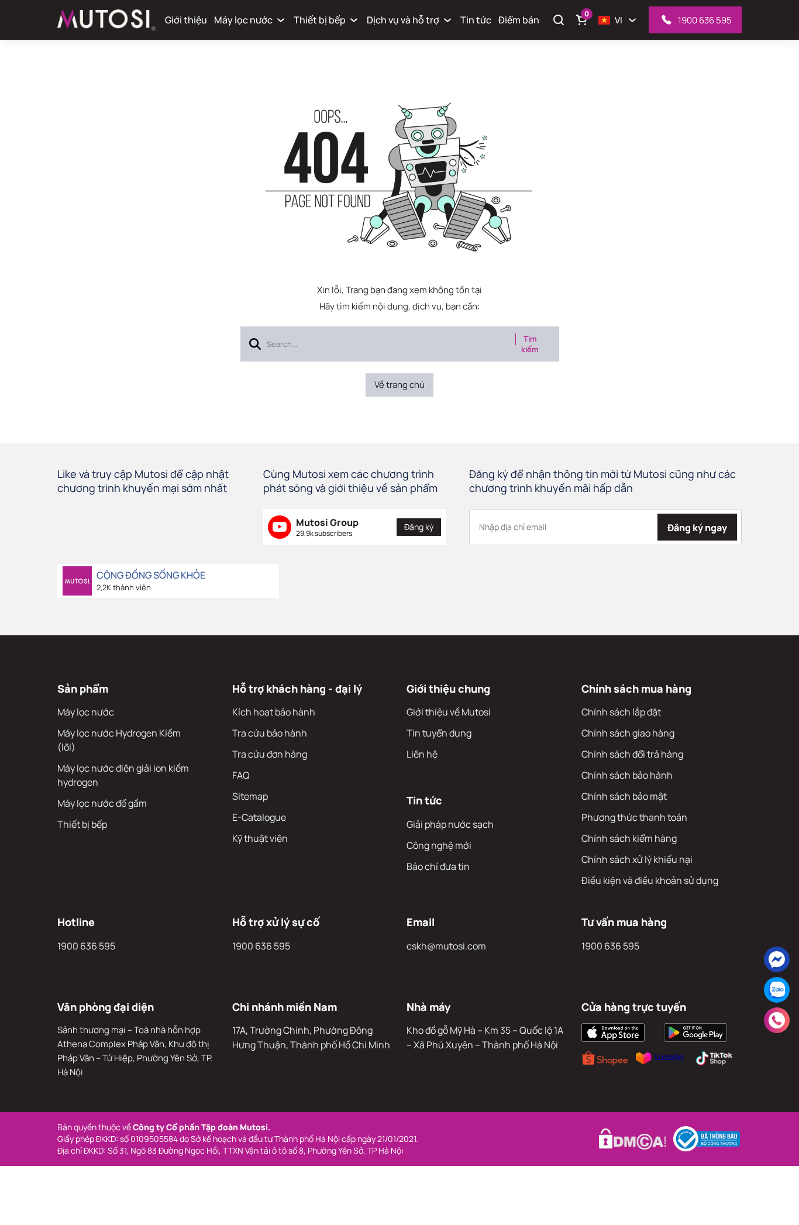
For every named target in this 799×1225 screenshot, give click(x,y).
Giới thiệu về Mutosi (449, 712)
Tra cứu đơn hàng (269, 754)
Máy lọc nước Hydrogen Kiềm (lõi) (119, 740)
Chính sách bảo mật (624, 796)
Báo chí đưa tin (438, 866)
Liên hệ (422, 754)
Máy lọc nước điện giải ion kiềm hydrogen (123, 775)
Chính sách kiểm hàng (629, 838)
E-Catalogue (259, 817)
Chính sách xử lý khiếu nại (637, 859)
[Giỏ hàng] (582, 20)
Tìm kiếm (529, 344)
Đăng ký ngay (697, 527)
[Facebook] (777, 959)
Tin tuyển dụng (439, 733)
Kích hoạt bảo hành (273, 712)
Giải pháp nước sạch (450, 824)
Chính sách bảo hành (627, 775)
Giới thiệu (186, 19)
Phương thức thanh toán (634, 817)
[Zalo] (777, 990)
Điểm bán (518, 19)
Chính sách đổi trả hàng (632, 754)
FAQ (241, 775)
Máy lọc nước (243, 19)
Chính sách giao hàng (627, 733)
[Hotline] (777, 1020)
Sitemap (250, 796)
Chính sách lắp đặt (621, 712)
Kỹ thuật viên (260, 838)
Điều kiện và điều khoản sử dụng (649, 880)
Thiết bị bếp (320, 19)
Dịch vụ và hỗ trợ (403, 19)
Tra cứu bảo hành (269, 733)
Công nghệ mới (439, 845)
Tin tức (475, 19)
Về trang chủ (399, 384)
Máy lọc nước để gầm (102, 803)
